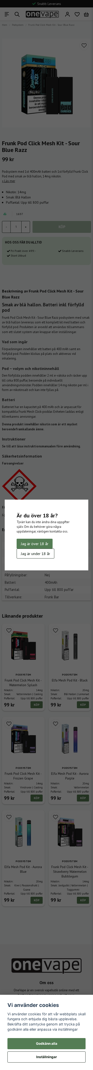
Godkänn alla (46, 1044)
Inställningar (46, 1057)
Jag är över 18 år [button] (34, 543)
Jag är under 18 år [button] (35, 553)
